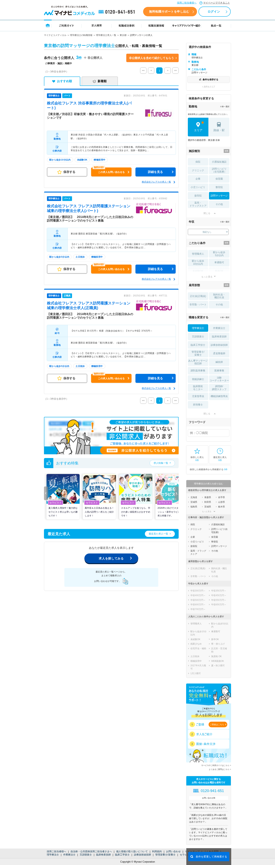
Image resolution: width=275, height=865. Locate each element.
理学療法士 (53, 854)
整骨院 (219, 187)
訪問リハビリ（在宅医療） (219, 170)
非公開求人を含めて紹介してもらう (151, 58)
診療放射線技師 (142, 854)
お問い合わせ (173, 851)
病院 (197, 161)
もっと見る (207, 276)
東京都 (123, 35)
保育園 (219, 178)
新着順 (102, 81)
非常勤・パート (198, 304)
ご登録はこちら (217, 724)
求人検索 (96, 25)
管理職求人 (198, 253)
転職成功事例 (126, 25)
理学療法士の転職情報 (81, 35)
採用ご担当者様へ (186, 2)
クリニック (198, 170)
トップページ (48, 25)
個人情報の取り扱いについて (132, 851)
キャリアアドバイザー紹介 (186, 25)
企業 (197, 178)
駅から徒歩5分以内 (219, 254)
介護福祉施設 (219, 161)
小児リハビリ (198, 187)
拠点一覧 (216, 25)
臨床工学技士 (122, 854)
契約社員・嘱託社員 (219, 296)
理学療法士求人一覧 (106, 35)
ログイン (214, 11)
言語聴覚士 (86, 854)
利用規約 (157, 851)
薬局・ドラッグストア (198, 204)
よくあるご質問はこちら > (220, 769)
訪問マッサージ (219, 195)
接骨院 (198, 195)
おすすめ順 (64, 81)
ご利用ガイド (67, 25)
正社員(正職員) (198, 296)
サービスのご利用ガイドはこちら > (216, 765)
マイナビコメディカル (55, 35)
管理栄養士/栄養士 (165, 854)
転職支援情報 (156, 25)
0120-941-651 (117, 12)
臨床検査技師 (103, 854)
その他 (219, 204)
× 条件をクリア (208, 87)
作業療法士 (69, 854)
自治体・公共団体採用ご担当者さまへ (91, 851)
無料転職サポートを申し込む (169, 11)
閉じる (207, 213)
